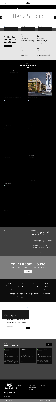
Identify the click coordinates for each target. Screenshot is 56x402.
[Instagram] (9, 396)
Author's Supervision (41, 51)
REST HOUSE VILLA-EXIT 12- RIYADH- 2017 (13, 97)
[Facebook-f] (4, 396)
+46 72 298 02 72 (49, 3)
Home (17, 6)
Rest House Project (33, 69)
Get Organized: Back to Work (25, 352)
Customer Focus (24, 38)
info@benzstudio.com (7, 3)
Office (27, 69)
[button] (29, 328)
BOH (29, 214)
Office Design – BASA (32, 125)
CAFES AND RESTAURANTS (19, 69)
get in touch (28, 271)
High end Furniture (11, 29)
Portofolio (32, 6)
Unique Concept (28, 29)
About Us (21, 6)
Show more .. (28, 220)
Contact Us (37, 6)
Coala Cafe (6, 182)
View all (49, 344)
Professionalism (40, 38)
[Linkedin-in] (8, 396)
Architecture (7, 350)
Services (25, 6)
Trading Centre (40, 69)
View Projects (8, 45)
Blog (29, 6)
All (13, 69)
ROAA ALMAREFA (31, 181)
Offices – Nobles (7, 125)
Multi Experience (24, 51)
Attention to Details (44, 29)
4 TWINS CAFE (7, 210)
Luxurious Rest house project (34, 154)
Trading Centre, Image (32, 97)
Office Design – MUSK (8, 154)
